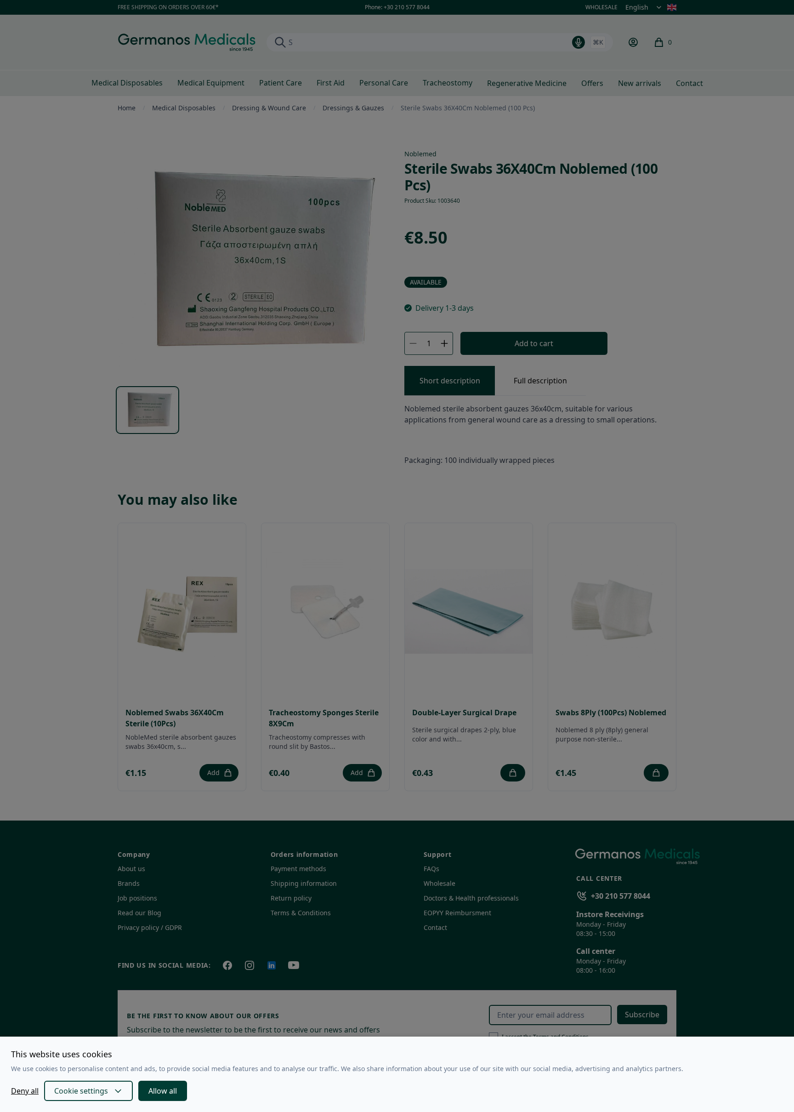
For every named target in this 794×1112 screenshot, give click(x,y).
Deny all (25, 1091)
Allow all (162, 1091)
